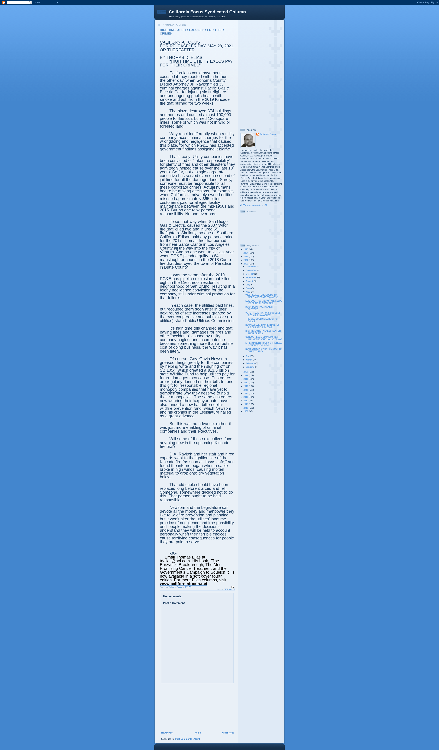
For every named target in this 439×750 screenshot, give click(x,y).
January (250, 367)
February (250, 363)
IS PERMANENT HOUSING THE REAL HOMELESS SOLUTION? (263, 344)
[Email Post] (232, 587)
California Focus (268, 134)
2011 (246, 404)
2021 (226, 589)
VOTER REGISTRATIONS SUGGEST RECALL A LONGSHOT (262, 314)
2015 (246, 390)
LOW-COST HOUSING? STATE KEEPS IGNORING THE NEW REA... (263, 302)
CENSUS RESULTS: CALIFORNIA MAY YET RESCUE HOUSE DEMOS (263, 338)
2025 (246, 249)
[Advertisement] (182, 707)
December (251, 267)
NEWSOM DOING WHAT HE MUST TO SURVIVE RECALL (263, 350)
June (248, 288)
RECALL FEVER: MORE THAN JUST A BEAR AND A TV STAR (263, 326)
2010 (246, 408)
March (249, 360)
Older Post (228, 732)
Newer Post (167, 732)
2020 (246, 372)
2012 (246, 400)
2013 (246, 397)
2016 (246, 386)
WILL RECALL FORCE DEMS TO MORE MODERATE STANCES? (261, 296)
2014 (246, 393)
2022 (246, 260)
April (248, 356)
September (251, 277)
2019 (246, 375)
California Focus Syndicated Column (207, 11)
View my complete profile (255, 205)
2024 (246, 253)
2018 (246, 379)
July (248, 285)
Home (198, 732)
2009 (246, 411)
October (250, 274)
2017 (246, 382)
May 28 (232, 589)
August (249, 281)
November (251, 270)
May (248, 292)
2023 (246, 256)
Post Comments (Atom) (187, 739)
